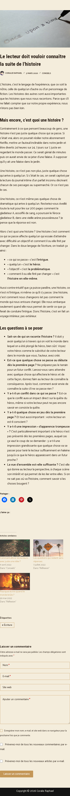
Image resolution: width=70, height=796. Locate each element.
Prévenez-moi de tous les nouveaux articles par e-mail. (34, 761)
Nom (6, 665)
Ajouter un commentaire (16, 699)
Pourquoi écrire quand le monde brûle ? (12, 593)
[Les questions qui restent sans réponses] (48, 548)
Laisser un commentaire (16, 774)
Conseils (46, 73)
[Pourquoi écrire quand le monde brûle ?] (15, 581)
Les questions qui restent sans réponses (48, 559)
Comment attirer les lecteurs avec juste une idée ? (14, 559)
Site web (7, 687)
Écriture (7, 625)
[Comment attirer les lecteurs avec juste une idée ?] (15, 548)
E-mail (7, 676)
